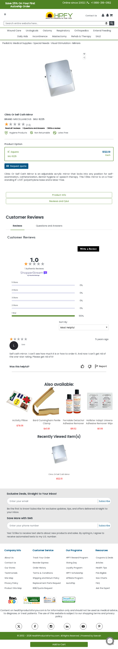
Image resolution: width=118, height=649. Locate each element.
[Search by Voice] (106, 23)
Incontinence (40, 36)
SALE (98, 36)
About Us (9, 557)
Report (103, 366)
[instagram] (51, 626)
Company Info (12, 550)
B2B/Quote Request (43, 588)
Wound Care (14, 30)
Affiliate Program (74, 578)
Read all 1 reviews (12, 128)
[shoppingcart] (111, 15)
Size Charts (101, 578)
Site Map (9, 578)
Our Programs (74, 550)
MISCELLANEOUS (18, 119)
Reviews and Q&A (59, 201)
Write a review (54, 128)
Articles (99, 562)
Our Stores (10, 567)
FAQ (98, 583)
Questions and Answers (34, 128)
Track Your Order (41, 557)
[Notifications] (107, 15)
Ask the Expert (103, 588)
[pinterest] (99, 626)
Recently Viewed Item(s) (59, 436)
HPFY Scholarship (74, 573)
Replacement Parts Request (47, 583)
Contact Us (91, 15)
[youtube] (83, 626)
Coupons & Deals (104, 557)
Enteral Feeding (102, 30)
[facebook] (35, 626)
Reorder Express (40, 562)
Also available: (59, 384)
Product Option (13, 144)
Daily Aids (22, 36)
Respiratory (63, 30)
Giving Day (71, 562)
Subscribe (104, 501)
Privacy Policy (11, 583)
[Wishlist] (84, 54)
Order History (39, 567)
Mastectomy (59, 36)
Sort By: (63, 322)
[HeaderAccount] (103, 15)
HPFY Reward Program (77, 557)
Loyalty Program (74, 567)
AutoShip (70, 583)
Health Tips (101, 567)
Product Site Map (13, 588)
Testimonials (11, 573)
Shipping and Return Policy (46, 578)
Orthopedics (81, 30)
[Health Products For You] (59, 15)
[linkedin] (67, 626)
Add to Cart (59, 644)
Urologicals (32, 30)
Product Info (59, 195)
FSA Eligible (101, 573)
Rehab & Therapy (81, 36)
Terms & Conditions (43, 573)
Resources (102, 550)
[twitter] (19, 626)
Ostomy (47, 30)
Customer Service (43, 550)
